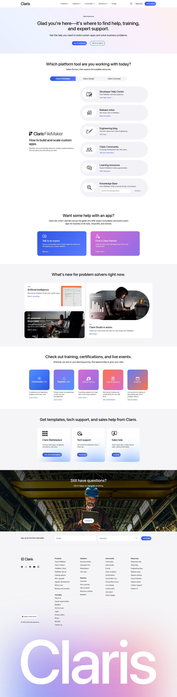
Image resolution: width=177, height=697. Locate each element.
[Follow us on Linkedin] (22, 567)
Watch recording (33, 296)
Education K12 (85, 565)
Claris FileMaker (60, 562)
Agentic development (62, 582)
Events (107, 568)
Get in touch (150, 4)
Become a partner (86, 591)
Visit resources (105, 171)
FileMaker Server (60, 572)
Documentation (136, 578)
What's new (59, 585)
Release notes (135, 572)
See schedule (132, 400)
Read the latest (105, 116)
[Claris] (25, 3)
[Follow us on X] (26, 567)
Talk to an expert (97, 43)
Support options (136, 575)
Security (57, 621)
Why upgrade (59, 578)
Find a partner (85, 585)
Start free (139, 4)
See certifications (109, 400)
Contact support (136, 585)
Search (137, 191)
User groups (109, 565)
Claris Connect (60, 565)
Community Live (111, 578)
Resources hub (136, 562)
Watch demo (32, 330)
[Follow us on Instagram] (38, 567)
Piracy (57, 618)
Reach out (82, 455)
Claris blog (134, 565)
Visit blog (103, 134)
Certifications (110, 575)
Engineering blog (136, 568)
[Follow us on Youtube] (34, 567)
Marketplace (84, 568)
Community (109, 562)
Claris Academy (110, 572)
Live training (109, 585)
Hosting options (60, 575)
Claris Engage (110, 595)
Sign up (45, 252)
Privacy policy (59, 615)
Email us (116, 455)
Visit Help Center (105, 98)
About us (58, 598)
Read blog (92, 334)
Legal (56, 611)
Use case (83, 572)
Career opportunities (62, 601)
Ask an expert (85, 588)
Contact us (88, 521)
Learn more (100, 252)
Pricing (114, 4)
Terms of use (59, 608)
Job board (109, 592)
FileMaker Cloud (60, 568)
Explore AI (134, 589)
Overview (83, 581)
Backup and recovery (62, 589)
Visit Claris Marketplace (52, 455)
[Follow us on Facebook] (30, 567)
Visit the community (106, 153)
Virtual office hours (112, 582)
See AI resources (79, 43)
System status (136, 582)
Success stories (85, 562)
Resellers (58, 605)
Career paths (109, 589)
